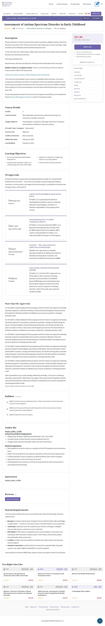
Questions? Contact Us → (87, 62)
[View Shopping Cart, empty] (97, 4)
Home (51, 4)
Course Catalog (61, 4)
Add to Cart (96, 13)
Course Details (18, 14)
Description (7, 14)
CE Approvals (75, 4)
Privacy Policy (43, 607)
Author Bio (62, 14)
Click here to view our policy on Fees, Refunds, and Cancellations (27, 75)
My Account (87, 4)
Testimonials (65, 607)
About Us (33, 607)
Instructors (72, 14)
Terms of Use (54, 607)
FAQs (27, 607)
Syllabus (53, 14)
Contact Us (29, 97)
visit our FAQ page (16, 97)
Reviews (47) (82, 14)
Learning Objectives (32, 14)
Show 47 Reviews (13, 499)
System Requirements (80, 99)
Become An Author (52, 610)
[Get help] (100, 621)
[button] (102, 4)
